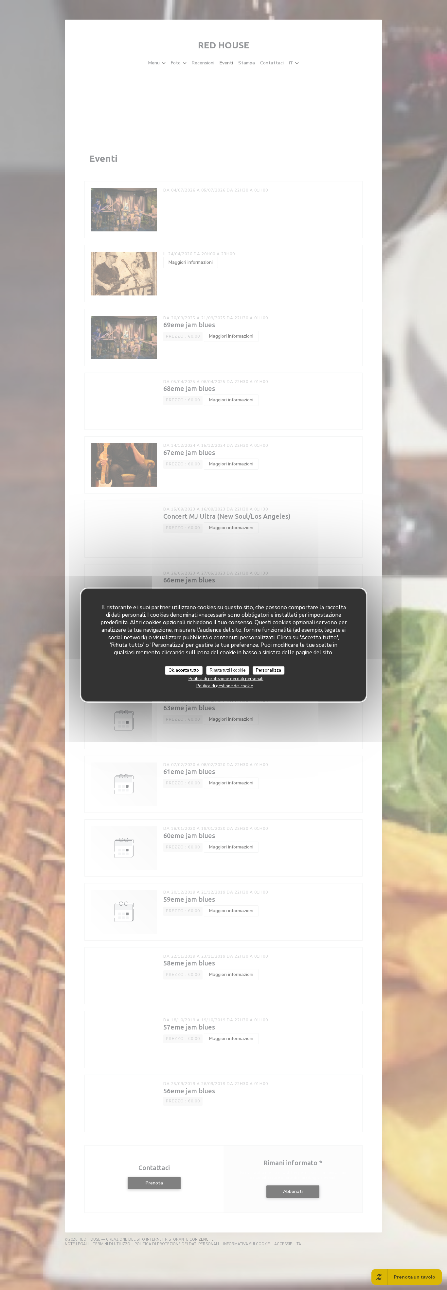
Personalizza (268, 670)
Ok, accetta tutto (184, 670)
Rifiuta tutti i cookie (227, 670)
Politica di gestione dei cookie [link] (224, 686)
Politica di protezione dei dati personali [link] (225, 679)
